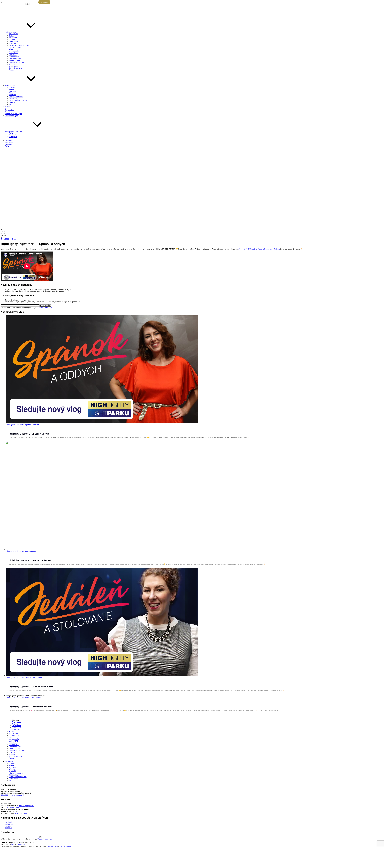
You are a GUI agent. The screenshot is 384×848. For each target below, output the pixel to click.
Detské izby (13, 99)
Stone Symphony (15, 68)
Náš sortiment (10, 85)
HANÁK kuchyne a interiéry (19, 45)
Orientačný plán (21, 813)
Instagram (13, 137)
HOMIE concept (15, 47)
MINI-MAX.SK (14, 57)
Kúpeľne (12, 93)
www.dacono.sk (18, 795)
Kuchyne (12, 91)
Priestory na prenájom (13, 114)
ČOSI (13, 844)
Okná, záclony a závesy (18, 100)
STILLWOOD (13, 66)
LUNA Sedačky (251, 249)
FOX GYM (12, 43)
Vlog (6, 108)
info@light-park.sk (26, 806)
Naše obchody (10, 32)
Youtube (8, 144)
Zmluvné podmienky (65, 846)
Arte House (13, 34)
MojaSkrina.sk (14, 60)
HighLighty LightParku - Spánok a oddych (22, 425)
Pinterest (12, 133)
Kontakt (8, 112)
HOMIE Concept (15, 733)
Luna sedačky (14, 51)
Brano (14, 239)
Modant (261, 249)
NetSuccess (21, 844)
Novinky (8, 106)
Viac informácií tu (45, 308)
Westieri (12, 70)
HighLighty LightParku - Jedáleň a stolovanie (24, 678)
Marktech (12, 55)
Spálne (11, 89)
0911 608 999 (6, 795)
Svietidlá (12, 95)
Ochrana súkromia (52, 846)
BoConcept (13, 38)
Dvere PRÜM (13, 41)
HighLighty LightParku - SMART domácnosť (23, 551)
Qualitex (12, 64)
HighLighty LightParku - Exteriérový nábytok (23, 698)
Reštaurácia (9, 110)
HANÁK (11, 731)
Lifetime (12, 49)
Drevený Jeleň (14, 39)
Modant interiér (15, 58)
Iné (10, 104)
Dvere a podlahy (15, 102)
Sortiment (9, 762)
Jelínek (277, 249)
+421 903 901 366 (12, 808)
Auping (11, 36)
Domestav (268, 249)
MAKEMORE (13, 53)
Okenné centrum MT (17, 62)
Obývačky (12, 87)
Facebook (12, 135)
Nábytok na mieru (16, 97)
